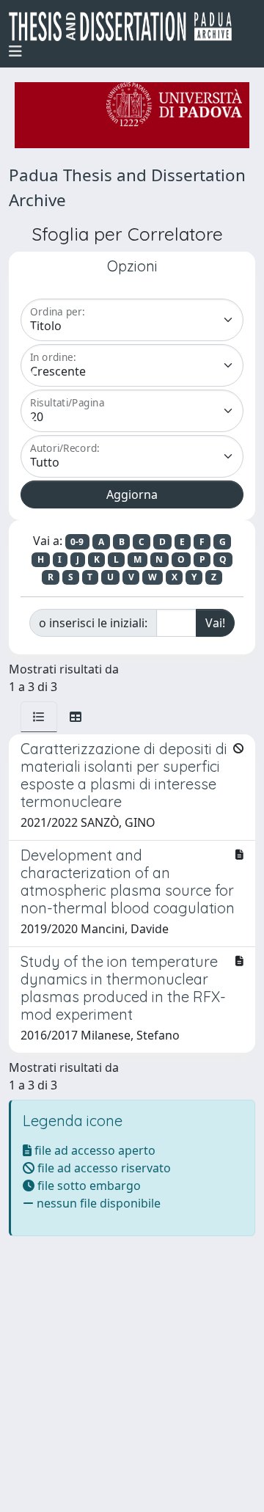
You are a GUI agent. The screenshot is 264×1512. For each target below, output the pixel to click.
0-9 (77, 542)
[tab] (39, 716)
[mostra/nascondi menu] (15, 51)
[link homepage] (126, 26)
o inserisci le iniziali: (93, 623)
